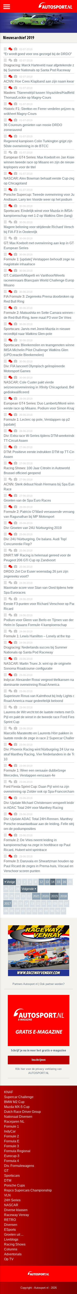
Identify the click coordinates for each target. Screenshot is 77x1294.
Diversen (10, 1224)
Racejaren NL (14, 1121)
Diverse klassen (16, 1210)
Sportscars (12, 1175)
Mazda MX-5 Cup (17, 1107)
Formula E (11, 1141)
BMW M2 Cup (14, 1102)
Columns (10, 1249)
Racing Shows (14, 1244)
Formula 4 (11, 1161)
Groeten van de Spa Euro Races (27, 500)
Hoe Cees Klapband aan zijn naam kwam (40, 81)
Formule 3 (11, 1146)
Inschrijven (39, 1060)
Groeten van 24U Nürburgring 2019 (33, 528)
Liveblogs (11, 1239)
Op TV (9, 1259)
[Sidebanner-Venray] (38, 950)
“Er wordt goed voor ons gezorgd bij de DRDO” (38, 54)
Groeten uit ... (13, 1234)
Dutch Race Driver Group (22, 1111)
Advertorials (13, 1254)
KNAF (8, 1092)
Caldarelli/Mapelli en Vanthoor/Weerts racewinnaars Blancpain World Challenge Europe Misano (40, 280)
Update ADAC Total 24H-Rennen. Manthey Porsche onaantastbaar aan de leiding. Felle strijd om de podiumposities (40, 824)
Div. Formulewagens (19, 1165)
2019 (54, 896)
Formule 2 (11, 1136)
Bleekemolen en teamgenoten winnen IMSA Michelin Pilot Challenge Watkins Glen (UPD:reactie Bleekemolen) (40, 350)
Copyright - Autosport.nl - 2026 (39, 1287)
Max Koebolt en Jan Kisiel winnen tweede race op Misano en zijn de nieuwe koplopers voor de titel (40, 162)
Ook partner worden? (52, 983)
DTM (7, 1180)
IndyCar (10, 1131)
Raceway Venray (16, 1215)
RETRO (10, 1220)
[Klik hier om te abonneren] (38, 1021)
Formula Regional (17, 1151)
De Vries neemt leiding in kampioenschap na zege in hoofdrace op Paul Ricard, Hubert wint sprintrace (37, 845)
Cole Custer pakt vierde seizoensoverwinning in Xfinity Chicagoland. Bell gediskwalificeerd (39, 387)
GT (6, 1170)
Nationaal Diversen (18, 1116)
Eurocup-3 (11, 1156)
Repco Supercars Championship (28, 1190)
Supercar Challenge (18, 1097)
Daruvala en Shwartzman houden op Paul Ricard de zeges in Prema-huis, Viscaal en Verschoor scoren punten (39, 866)
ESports (10, 1229)
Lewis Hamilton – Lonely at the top (37, 636)
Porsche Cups (14, 1185)
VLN (7, 1195)
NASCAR (11, 1205)
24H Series (12, 1200)
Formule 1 (11, 1126)
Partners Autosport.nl (25, 983)
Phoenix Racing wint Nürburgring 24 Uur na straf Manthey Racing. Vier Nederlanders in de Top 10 (40, 754)
